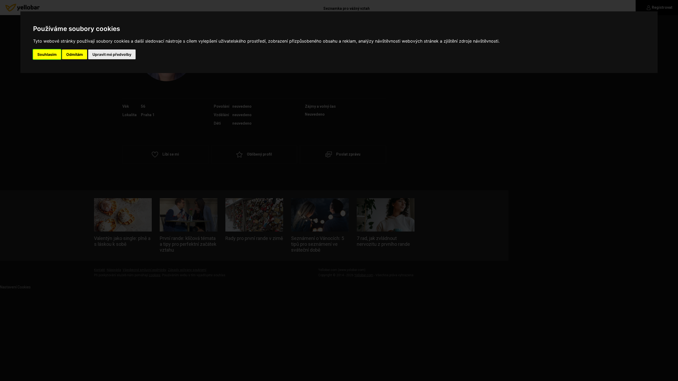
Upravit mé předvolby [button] (111, 54)
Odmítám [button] (74, 54)
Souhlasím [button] (47, 54)
